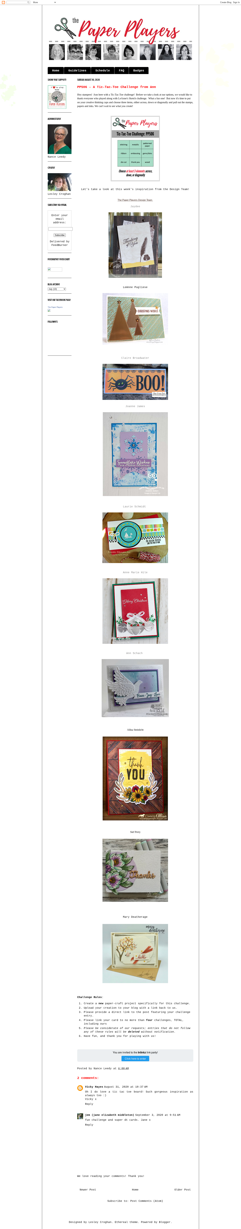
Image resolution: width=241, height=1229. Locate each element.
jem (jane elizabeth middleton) (109, 1115)
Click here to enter (135, 1058)
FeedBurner (59, 245)
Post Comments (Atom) (146, 1201)
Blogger (165, 1222)
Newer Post (88, 1189)
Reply (89, 1104)
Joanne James (135, 406)
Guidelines (77, 70)
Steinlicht (135, 729)
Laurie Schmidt (134, 506)
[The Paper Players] (49, 310)
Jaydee (135, 206)
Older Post (182, 1189)
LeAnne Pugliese (135, 287)
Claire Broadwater (135, 358)
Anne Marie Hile (135, 572)
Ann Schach (134, 653)
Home (55, 70)
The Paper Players (55, 307)
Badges (138, 70)
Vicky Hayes (94, 1086)
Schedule (102, 70)
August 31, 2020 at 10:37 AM (126, 1086)
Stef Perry (135, 832)
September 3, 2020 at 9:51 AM (157, 1115)
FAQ (121, 70)
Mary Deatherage (135, 917)
